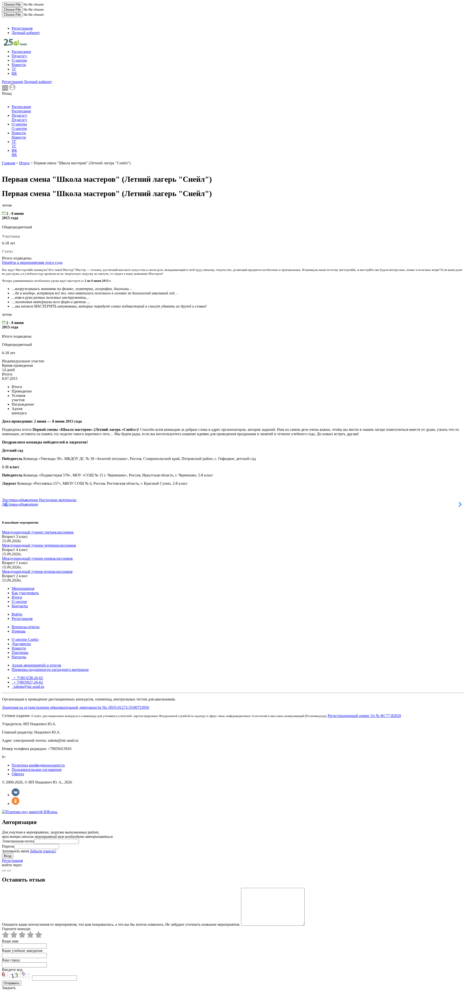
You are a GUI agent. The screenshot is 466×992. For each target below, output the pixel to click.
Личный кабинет (26, 33)
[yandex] (4, 870)
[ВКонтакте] (15, 795)
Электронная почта (18, 841)
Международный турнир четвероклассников (39, 545)
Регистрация (22, 28)
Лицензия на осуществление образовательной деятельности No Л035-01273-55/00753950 (75, 707)
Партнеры (20, 652)
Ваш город (11, 960)
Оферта (18, 774)
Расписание (21, 52)
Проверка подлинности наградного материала (50, 669)
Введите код (12, 969)
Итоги (24, 163)
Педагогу (19, 56)
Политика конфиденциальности (38, 765)
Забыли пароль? (43, 851)
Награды (19, 657)
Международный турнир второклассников (37, 571)
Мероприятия (23, 588)
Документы (21, 644)
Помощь (18, 631)
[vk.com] (9, 870)
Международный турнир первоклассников (37, 558)
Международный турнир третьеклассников (38, 532)
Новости (19, 65)
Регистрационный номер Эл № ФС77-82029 (364, 716)
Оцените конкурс (16, 929)
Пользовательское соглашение (37, 769)
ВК (14, 73)
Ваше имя (10, 941)
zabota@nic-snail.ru (28, 686)
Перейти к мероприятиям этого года (32, 262)
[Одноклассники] (15, 803)
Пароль (8, 846)
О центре (19, 60)
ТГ (14, 69)
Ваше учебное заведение (22, 951)
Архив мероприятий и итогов (36, 665)
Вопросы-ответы (26, 627)
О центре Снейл (25, 639)
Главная (8, 163)
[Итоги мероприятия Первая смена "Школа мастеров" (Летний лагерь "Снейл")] (15, 44)
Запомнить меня (15, 851)
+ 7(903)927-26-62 (28, 682)
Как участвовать (25, 593)
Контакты (20, 606)
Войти (17, 614)
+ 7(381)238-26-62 (28, 678)
